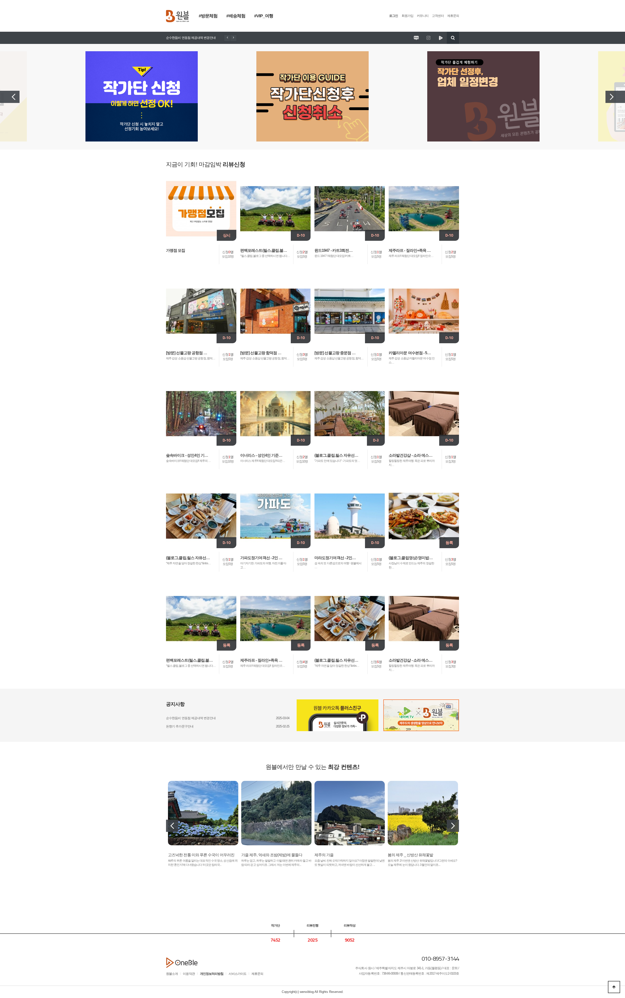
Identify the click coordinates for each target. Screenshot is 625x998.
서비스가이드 (237, 974)
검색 (453, 38)
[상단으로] (614, 987)
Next (615, 97)
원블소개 (172, 974)
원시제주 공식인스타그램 (428, 38)
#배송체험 (235, 15)
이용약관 (189, 974)
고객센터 (438, 16)
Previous (10, 97)
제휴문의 (453, 16)
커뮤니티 (422, 16)
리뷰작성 (349, 925)
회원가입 (407, 16)
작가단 (275, 925)
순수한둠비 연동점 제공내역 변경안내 (191, 38)
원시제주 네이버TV (441, 38)
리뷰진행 (312, 925)
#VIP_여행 (263, 15)
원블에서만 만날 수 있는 (312, 767)
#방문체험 (208, 15)
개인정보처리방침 (212, 974)
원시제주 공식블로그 (416, 38)
